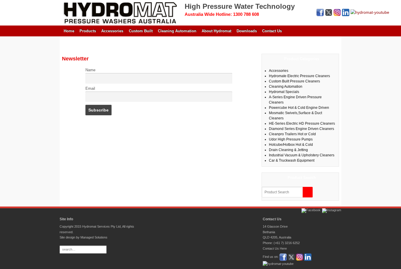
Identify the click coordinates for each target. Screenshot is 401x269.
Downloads (247, 31)
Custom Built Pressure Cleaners (294, 81)
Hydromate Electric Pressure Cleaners (299, 76)
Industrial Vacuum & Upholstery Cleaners (301, 155)
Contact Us (272, 31)
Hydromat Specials (284, 92)
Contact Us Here (275, 248)
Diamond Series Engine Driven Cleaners (301, 129)
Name (90, 70)
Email (90, 89)
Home (69, 31)
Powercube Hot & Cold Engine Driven (299, 108)
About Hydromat (216, 31)
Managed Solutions (93, 237)
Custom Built (141, 31)
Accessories (112, 31)
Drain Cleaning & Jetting (288, 150)
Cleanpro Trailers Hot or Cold (292, 134)
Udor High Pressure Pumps (291, 139)
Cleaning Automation (177, 31)
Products (88, 31)
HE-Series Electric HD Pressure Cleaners (302, 123)
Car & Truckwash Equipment (291, 160)
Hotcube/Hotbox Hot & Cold (291, 145)
